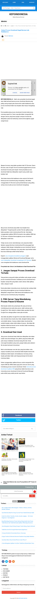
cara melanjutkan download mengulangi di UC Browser (16, 260)
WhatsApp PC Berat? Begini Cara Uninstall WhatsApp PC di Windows (26, 460)
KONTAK (5, 573)
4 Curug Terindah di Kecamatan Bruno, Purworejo (14, 533)
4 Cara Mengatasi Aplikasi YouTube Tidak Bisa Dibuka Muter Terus (18, 543)
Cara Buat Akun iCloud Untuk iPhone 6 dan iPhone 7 (14, 539)
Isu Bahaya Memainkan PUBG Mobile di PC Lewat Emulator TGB (27, 446)
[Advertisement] (18, 60)
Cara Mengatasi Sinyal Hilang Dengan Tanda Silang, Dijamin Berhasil (18, 526)
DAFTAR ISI (6, 577)
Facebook (18, 415)
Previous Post (29, 487)
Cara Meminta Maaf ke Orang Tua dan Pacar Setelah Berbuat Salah (18, 512)
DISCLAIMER (6, 571)
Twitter (18, 420)
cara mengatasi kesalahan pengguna (15, 256)
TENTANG (5, 569)
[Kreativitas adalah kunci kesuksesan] (18, 600)
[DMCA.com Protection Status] (18, 501)
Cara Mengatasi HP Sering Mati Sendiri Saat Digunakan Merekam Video (9, 474)
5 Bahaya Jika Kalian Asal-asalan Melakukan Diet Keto (9, 459)
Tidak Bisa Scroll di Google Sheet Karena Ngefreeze (14, 529)
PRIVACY (5, 575)
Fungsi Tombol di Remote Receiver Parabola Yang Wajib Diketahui (26, 474)
